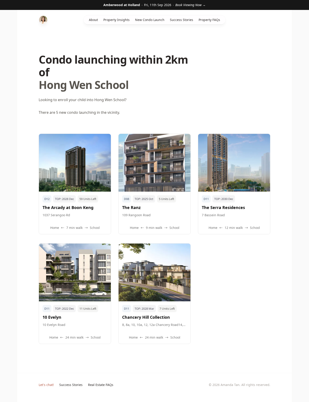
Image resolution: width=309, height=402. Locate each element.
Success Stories (181, 20)
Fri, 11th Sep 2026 (154, 5)
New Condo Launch (149, 20)
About (93, 20)
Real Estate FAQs (100, 385)
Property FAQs (209, 20)
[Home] (43, 20)
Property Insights (116, 20)
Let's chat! (46, 385)
